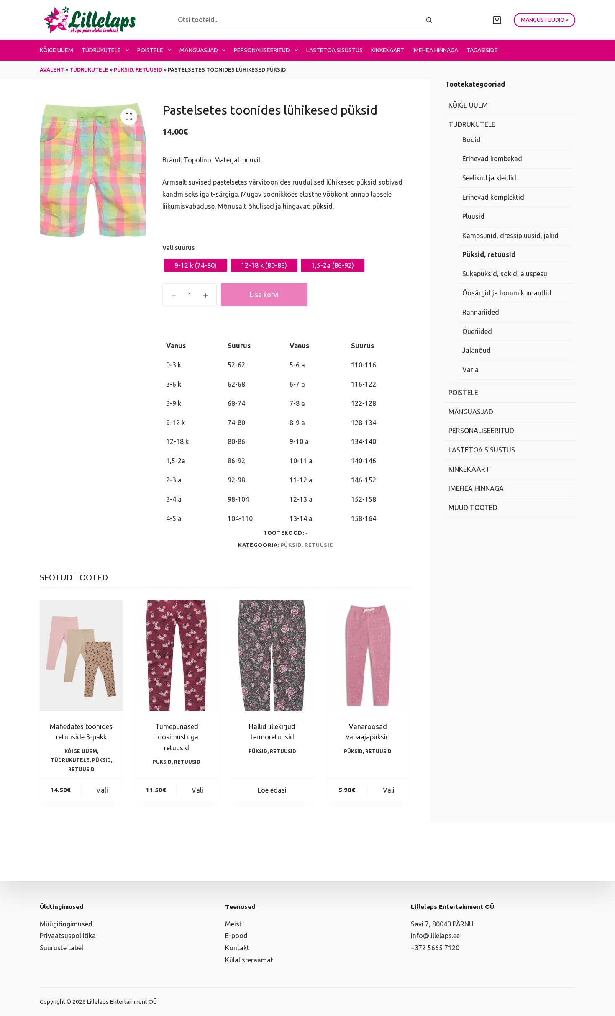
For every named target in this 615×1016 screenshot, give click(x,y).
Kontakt (237, 948)
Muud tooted (472, 507)
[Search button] (429, 20)
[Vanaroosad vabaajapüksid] (367, 655)
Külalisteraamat (249, 960)
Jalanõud (476, 350)
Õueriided (477, 331)
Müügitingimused (66, 924)
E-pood (236, 935)
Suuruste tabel (61, 948)
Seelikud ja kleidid (489, 178)
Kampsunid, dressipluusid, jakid (510, 235)
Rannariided (480, 312)
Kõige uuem (56, 50)
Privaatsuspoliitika (68, 935)
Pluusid (473, 216)
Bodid (471, 140)
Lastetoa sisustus (334, 50)
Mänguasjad (198, 50)
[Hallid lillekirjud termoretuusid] (272, 655)
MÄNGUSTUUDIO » (544, 20)
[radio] (195, 265)
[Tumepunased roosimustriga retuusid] (176, 655)
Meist (233, 924)
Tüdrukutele (101, 50)
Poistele (150, 50)
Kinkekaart (387, 50)
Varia (470, 370)
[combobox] (299, 19)
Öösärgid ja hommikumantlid (506, 293)
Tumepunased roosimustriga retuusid (176, 737)
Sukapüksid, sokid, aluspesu (504, 274)
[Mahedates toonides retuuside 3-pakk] (81, 655)
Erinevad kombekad (492, 159)
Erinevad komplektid (493, 197)
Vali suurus (178, 247)
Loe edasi (272, 790)
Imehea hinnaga (435, 50)
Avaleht (52, 69)
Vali (102, 790)
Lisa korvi (264, 294)
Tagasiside (482, 50)
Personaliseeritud (262, 50)
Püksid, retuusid (138, 69)
